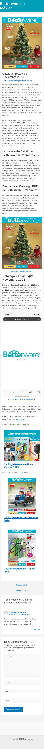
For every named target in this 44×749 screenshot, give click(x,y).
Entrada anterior (22, 585)
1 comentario (7, 81)
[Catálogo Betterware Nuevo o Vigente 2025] (22, 460)
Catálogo (16, 81)
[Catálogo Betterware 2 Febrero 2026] (22, 513)
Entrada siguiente (22, 590)
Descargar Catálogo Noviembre (22, 271)
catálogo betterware (20, 419)
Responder (36, 629)
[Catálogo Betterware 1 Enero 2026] (22, 564)
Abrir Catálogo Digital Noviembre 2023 (22, 399)
